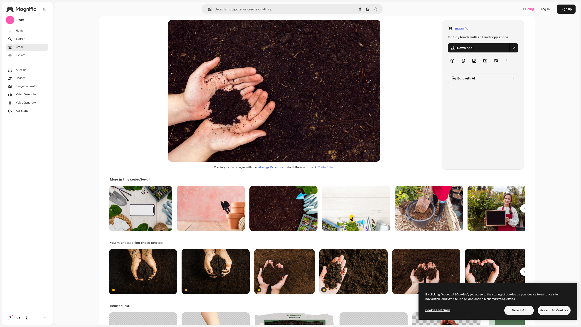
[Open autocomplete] (208, 9)
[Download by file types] (513, 47)
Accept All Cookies (554, 310)
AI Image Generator (270, 167)
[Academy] (18, 318)
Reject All (519, 310)
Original (197, 28)
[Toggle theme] (26, 318)
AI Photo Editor (324, 167)
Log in (545, 9)
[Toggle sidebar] (44, 9)
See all (145, 179)
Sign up (566, 9)
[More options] (506, 60)
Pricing (528, 9)
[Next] (524, 208)
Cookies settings (437, 310)
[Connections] (10, 318)
